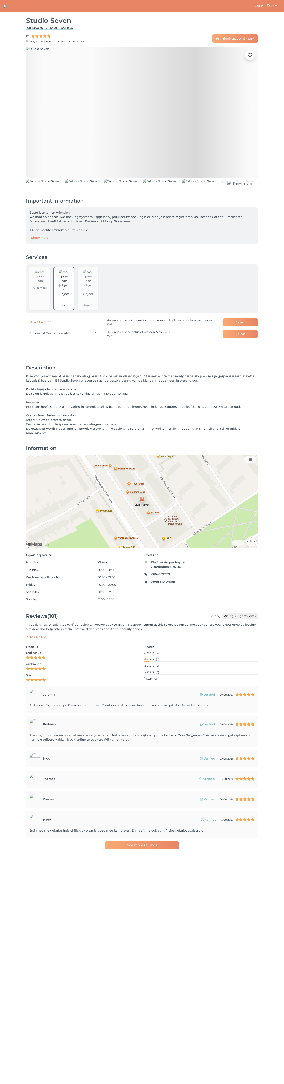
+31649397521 (160, 593)
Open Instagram (163, 600)
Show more (40, 257)
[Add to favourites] (250, 55)
